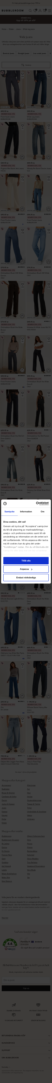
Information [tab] (26, 511)
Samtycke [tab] (9, 511)
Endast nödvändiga (26, 577)
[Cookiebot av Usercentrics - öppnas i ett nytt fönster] (37, 503)
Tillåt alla (26, 560)
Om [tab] (42, 511)
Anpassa (24, 569)
